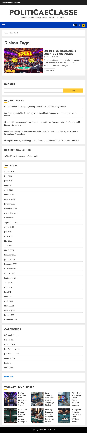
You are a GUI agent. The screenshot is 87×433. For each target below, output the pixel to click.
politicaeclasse (43, 12)
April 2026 (8, 190)
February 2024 (10, 310)
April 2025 (8, 245)
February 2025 (10, 255)
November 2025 (10, 213)
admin (47, 57)
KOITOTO (51, 429)
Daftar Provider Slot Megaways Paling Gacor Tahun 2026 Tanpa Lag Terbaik (35, 106)
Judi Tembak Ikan (11, 353)
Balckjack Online (11, 335)
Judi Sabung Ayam (11, 349)
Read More (50, 70)
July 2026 (8, 176)
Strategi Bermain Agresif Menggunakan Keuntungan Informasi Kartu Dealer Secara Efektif (41, 140)
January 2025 (9, 259)
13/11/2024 (55, 57)
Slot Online (8, 367)
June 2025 (8, 236)
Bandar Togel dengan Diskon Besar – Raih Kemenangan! (60, 52)
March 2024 (9, 306)
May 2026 (8, 185)
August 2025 (9, 227)
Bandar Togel (10, 71)
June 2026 (8, 181)
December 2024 (10, 264)
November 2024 (10, 269)
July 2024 (8, 287)
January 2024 (9, 315)
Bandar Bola (9, 340)
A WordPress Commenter (15, 156)
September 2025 (11, 222)
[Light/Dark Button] (75, 25)
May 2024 (8, 296)
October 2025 (9, 218)
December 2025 (10, 208)
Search (9, 84)
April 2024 (8, 301)
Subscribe (83, 25)
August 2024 (9, 283)
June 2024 (8, 292)
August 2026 (9, 171)
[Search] (79, 25)
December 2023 (10, 319)
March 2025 (9, 250)
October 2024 (9, 273)
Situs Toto (8, 377)
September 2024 (11, 278)
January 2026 (9, 204)
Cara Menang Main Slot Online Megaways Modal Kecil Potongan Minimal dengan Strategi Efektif (49, 406)
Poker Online (9, 358)
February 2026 (10, 199)
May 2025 (8, 241)
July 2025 (8, 232)
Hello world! (33, 156)
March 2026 (9, 194)
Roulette (7, 363)
